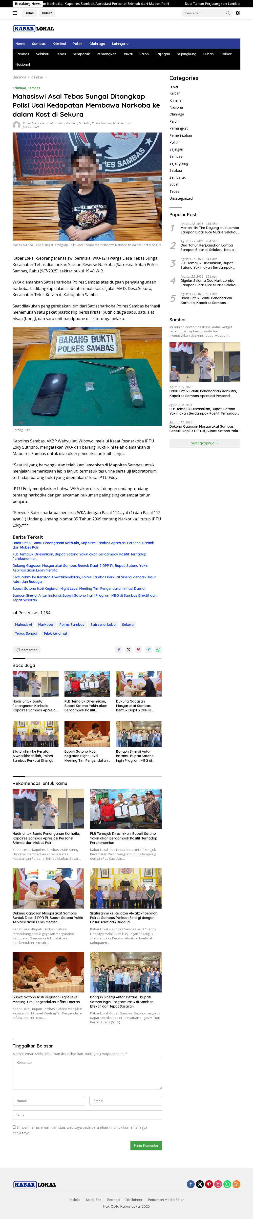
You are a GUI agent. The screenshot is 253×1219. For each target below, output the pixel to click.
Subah (208, 54)
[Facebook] (191, 1184)
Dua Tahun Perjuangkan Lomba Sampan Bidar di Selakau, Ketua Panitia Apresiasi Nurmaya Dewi (207, 247)
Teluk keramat (55, 633)
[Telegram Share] (148, 649)
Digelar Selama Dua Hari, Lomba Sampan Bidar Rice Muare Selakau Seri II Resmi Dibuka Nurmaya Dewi (209, 282)
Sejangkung (186, 54)
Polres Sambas (101, 123)
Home (29, 13)
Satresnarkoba (103, 624)
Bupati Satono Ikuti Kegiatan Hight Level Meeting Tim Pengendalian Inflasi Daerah (80, 588)
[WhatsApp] (227, 1184)
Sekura (128, 624)
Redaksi (113, 1200)
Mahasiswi (23, 624)
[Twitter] (200, 1184)
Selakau (42, 54)
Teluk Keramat (122, 123)
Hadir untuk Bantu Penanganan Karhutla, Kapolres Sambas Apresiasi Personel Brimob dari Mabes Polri (83, 545)
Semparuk (81, 54)
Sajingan (163, 54)
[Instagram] (218, 1184)
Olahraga (97, 43)
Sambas (39, 43)
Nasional (23, 64)
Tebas (61, 54)
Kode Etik (94, 1200)
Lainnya (118, 43)
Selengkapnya (203, 443)
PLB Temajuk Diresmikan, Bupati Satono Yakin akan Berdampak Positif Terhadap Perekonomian (80, 556)
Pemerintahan (180, 135)
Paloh (144, 54)
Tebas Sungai (26, 633)
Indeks (47, 13)
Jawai (128, 54)
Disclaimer (134, 1200)
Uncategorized (181, 198)
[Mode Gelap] (237, 13)
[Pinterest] (209, 1184)
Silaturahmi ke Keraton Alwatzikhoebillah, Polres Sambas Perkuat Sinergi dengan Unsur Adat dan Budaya (84, 579)
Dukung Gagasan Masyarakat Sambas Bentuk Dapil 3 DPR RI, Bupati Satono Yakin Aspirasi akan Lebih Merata (80, 567)
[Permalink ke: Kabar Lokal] (17, 124)
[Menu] (16, 13)
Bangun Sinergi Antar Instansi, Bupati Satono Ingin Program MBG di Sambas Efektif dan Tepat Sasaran (85, 597)
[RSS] (236, 1184)
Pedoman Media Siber (166, 1200)
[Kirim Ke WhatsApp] (158, 649)
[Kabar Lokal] (34, 28)
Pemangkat (106, 54)
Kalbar (226, 54)
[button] (228, 13)
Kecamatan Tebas (53, 123)
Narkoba (84, 123)
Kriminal (59, 43)
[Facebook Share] (119, 649)
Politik (78, 43)
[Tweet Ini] (128, 649)
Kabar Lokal (31, 123)
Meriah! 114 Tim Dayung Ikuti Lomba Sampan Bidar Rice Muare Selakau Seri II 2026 (210, 230)
